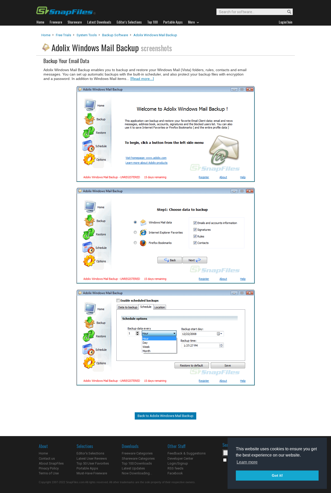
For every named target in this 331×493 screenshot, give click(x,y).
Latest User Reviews (92, 458)
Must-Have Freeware (92, 473)
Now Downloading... (137, 473)
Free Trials (63, 35)
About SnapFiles (51, 463)
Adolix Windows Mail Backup (155, 35)
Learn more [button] (247, 462)
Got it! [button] (277, 475)
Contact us (47, 458)
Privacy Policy (49, 468)
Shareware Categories (138, 458)
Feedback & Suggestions (187, 453)
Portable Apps (87, 468)
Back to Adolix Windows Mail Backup (165, 416)
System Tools (87, 35)
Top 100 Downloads (137, 463)
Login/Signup (178, 463)
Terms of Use (49, 473)
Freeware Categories (137, 453)
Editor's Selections (90, 453)
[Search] (286, 12)
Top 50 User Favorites (93, 463)
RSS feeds (175, 468)
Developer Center (180, 458)
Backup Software (115, 35)
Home (45, 35)
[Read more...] (142, 79)
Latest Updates (133, 468)
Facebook (175, 473)
